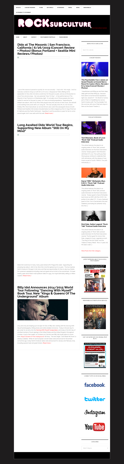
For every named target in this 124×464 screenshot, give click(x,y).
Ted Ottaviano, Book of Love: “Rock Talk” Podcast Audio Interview (93, 140)
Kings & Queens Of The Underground (32, 336)
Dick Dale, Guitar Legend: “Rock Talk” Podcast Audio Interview (94, 225)
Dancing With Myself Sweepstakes (47, 330)
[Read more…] (49, 113)
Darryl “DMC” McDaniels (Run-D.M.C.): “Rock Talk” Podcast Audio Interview (93, 183)
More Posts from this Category (91, 251)
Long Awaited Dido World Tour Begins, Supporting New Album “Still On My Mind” (45, 128)
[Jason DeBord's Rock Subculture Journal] (54, 20)
